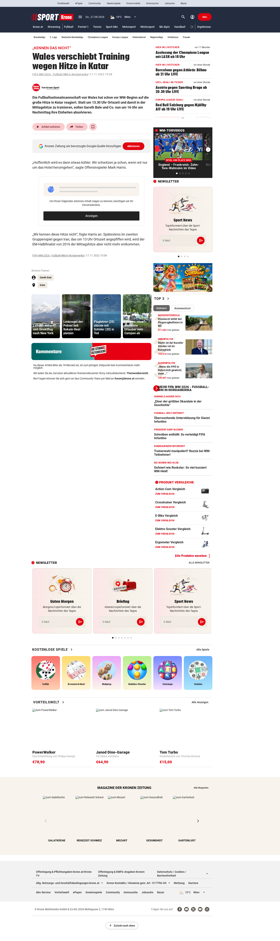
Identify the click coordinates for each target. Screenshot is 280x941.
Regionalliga (156, 37)
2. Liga (53, 37)
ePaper (78, 3)
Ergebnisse (204, 26)
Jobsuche (170, 3)
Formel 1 (83, 26)
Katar (42, 285)
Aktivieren (133, 146)
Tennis (97, 26)
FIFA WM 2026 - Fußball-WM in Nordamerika (60, 74)
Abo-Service (43, 892)
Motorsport (129, 26)
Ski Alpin (164, 26)
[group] (45, 316)
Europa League (120, 37)
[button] (192, 26)
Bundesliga (39, 37)
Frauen (186, 37)
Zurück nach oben (122, 926)
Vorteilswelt (63, 3)
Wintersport (147, 26)
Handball (179, 26)
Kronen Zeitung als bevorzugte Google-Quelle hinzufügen (92, 146)
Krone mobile (133, 3)
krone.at (38, 26)
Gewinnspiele (113, 3)
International (139, 37)
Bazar (184, 3)
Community (95, 3)
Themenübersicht (137, 373)
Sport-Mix (112, 26)
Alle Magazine (201, 787)
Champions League (98, 37)
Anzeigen (91, 216)
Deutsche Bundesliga (72, 37)
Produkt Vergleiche (176, 482)
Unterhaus (173, 37)
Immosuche (152, 3)
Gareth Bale (45, 277)
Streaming (54, 26)
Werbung (179, 883)
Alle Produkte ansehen (191, 555)
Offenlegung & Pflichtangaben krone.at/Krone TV (64, 873)
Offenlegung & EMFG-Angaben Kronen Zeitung (121, 873)
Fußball (68, 26)
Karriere (193, 883)
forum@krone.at (124, 378)
